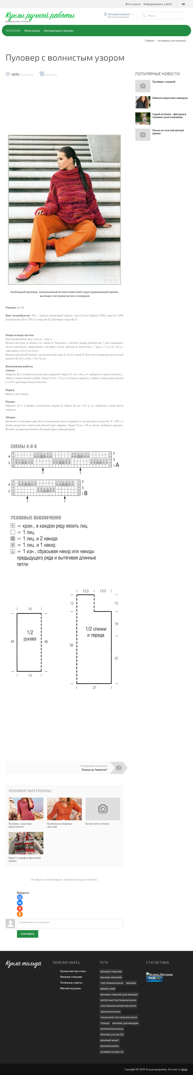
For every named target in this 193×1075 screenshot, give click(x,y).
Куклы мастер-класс (73, 971)
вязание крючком (111, 977)
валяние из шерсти (111, 1051)
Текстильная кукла (111, 983)
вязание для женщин (125, 1023)
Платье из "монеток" (94, 769)
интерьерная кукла (111, 1028)
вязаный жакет (109, 1040)
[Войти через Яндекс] (20, 908)
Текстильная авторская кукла (118, 1005)
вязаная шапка (109, 1046)
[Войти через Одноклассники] (20, 914)
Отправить (27, 933)
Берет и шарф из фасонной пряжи (26, 847)
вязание (131, 983)
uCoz (184, 1069)
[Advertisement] (64, 107)
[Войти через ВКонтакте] (20, 903)
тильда (105, 1023)
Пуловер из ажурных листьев (64, 813)
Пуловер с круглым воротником (26, 813)
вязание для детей (111, 1034)
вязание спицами (111, 971)
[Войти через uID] (20, 897)
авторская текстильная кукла (118, 1000)
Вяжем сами (107, 988)
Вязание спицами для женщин (119, 994)
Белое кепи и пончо (103, 811)
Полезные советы (71, 982)
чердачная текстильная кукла (118, 1017)
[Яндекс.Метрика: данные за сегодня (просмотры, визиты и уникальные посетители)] (159, 974)
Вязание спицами (71, 976)
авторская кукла (110, 1011)
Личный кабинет (119, 14)
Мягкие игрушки (70, 988)
